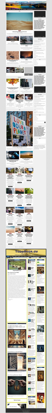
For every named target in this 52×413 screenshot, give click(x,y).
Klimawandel (42, 23)
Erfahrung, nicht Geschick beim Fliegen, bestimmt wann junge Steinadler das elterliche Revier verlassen (10, 71)
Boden (42, 21)
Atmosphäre (43, 20)
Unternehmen (35, 83)
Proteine (38, 27)
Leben (17, 9)
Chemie (35, 77)
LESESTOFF (10, 9)
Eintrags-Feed (35, 117)
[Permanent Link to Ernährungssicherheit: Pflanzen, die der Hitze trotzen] (19, 21)
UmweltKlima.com (26, 4)
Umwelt (19, 9)
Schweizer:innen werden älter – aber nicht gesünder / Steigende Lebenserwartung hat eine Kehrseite (19, 101)
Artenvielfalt (40, 20)
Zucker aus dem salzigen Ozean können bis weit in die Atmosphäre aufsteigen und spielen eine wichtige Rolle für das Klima (13, 161)
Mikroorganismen (41, 25)
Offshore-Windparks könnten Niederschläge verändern (26, 59)
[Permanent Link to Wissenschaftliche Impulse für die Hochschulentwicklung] (26, 154)
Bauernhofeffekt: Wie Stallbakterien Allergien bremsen (26, 45)
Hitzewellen (38, 78)
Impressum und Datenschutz (30, 9)
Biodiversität (40, 21)
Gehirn (42, 77)
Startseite (7, 9)
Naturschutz (42, 26)
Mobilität (44, 25)
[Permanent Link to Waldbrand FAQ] (12, 38)
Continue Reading (11, 186)
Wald (37, 83)
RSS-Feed (18, 32)
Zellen (36, 84)
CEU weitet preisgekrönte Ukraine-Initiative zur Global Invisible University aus (13, 88)
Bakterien (35, 21)
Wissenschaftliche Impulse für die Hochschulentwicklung (26, 159)
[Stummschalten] (43, 16)
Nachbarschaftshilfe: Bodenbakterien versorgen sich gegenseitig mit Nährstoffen (19, 197)
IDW (40, 78)
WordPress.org (35, 64)
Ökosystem (39, 84)
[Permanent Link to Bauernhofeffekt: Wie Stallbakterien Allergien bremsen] (26, 40)
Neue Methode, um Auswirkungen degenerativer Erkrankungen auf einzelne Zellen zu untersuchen (29, 235)
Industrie (35, 23)
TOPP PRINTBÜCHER (13, 9)
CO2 (36, 77)
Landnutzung (38, 24)
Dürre (38, 77)
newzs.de (35, 27)
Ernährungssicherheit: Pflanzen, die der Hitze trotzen (19, 31)
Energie (40, 77)
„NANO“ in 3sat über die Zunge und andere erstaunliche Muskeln (10, 100)
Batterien (37, 21)
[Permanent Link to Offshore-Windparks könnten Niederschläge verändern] (26, 54)
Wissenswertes (24, 9)
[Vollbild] (44, 16)
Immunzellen (42, 78)
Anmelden (35, 116)
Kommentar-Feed (36, 118)
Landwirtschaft (41, 24)
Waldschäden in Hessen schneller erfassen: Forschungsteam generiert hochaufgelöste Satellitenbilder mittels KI (10, 177)
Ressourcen (41, 27)
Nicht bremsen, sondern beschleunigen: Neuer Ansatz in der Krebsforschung (28, 74)
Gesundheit (35, 78)
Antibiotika (37, 20)
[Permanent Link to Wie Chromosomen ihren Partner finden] (10, 210)
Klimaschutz (39, 23)
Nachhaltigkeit (35, 26)
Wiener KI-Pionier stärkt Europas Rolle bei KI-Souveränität (29, 100)
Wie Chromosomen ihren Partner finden (20, 71)
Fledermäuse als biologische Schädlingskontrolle (19, 175)
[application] (40, 14)
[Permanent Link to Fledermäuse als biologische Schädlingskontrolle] (19, 170)
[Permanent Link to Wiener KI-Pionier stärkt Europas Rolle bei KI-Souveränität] (29, 96)
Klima (21, 9)
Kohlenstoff (35, 24)
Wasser (39, 83)
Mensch (38, 25)
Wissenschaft (10, 194)
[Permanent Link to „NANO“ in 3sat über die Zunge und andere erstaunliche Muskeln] (10, 96)
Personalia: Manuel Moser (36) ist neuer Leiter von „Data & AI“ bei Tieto (26, 88)
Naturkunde (39, 26)
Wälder (35, 84)
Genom (44, 77)
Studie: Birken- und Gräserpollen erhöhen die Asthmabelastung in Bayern (12, 60)
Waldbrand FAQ (13, 41)
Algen (34, 20)
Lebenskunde (20, 194)
